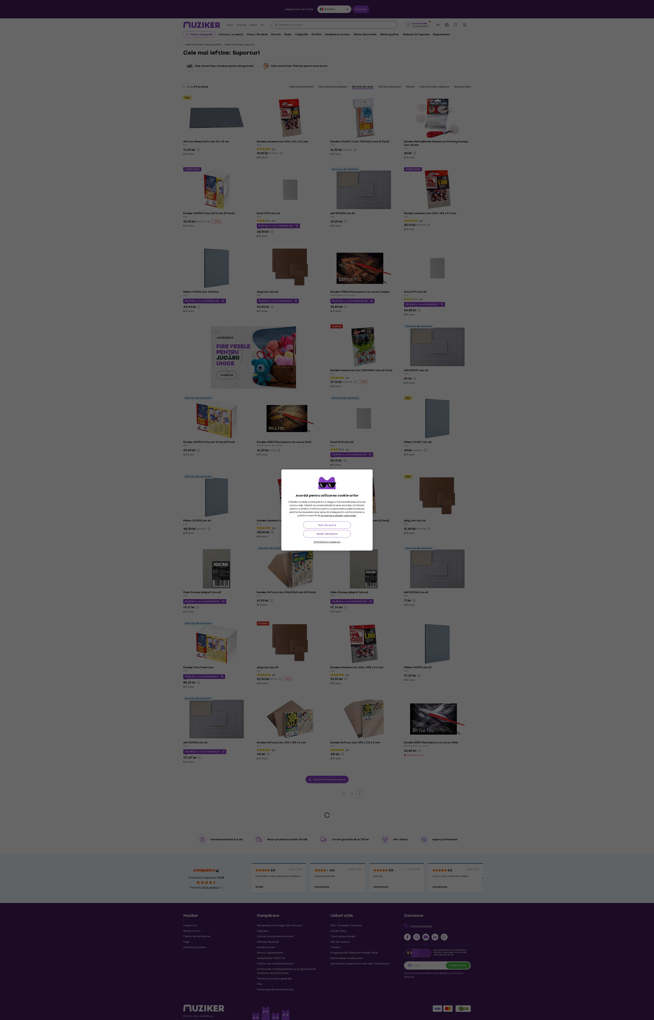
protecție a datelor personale (338, 515)
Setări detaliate (327, 534)
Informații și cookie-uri (327, 542)
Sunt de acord (327, 525)
